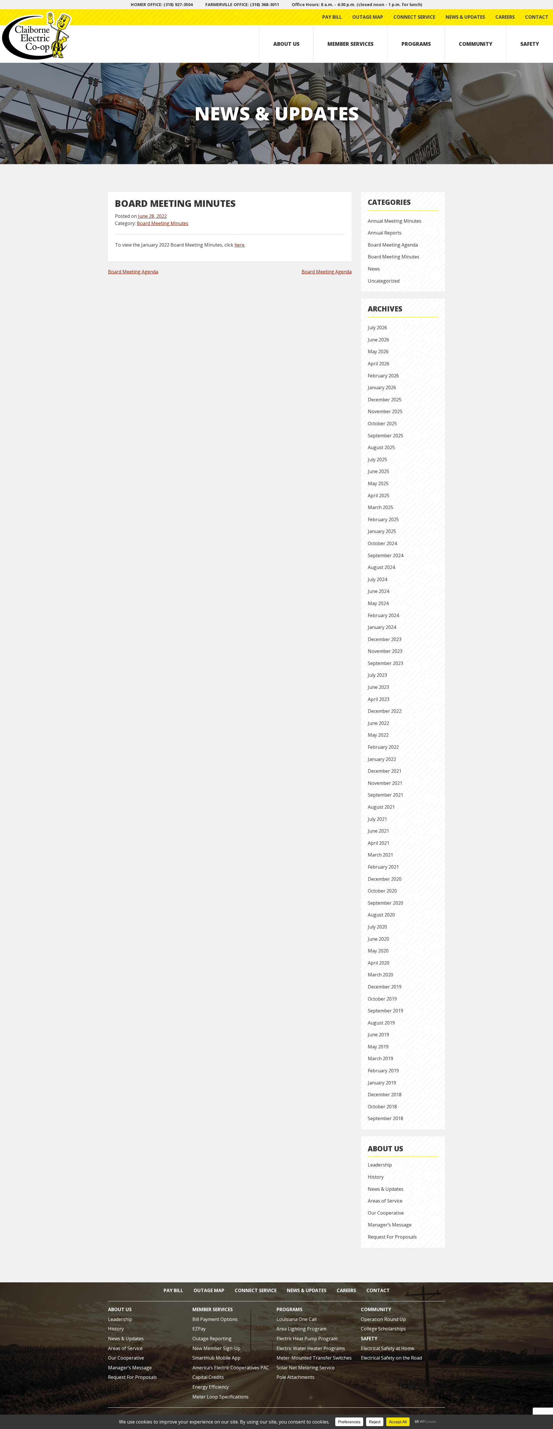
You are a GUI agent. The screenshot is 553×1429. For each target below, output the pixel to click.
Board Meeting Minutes (162, 223)
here (239, 245)
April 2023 (378, 699)
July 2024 (377, 579)
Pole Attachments (295, 1377)
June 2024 (378, 591)
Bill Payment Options (215, 1319)
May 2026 (378, 351)
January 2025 (382, 531)
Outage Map (367, 17)
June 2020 (378, 939)
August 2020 (381, 915)
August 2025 (381, 447)
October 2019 (382, 999)
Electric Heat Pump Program (307, 1338)
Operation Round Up (383, 1319)
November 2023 (385, 651)
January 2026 (382, 387)
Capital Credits (208, 1377)
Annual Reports (385, 233)
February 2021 (383, 867)
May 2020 (378, 951)
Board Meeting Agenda (133, 272)
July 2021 (377, 819)
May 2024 (378, 603)
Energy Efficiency (210, 1387)
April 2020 (378, 963)
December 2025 (385, 399)
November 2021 (385, 783)
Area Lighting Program (301, 1329)
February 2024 (383, 615)
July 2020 (377, 927)
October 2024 (382, 543)
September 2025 (385, 435)
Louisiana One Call (296, 1319)
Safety (529, 43)
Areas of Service (385, 1201)
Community (476, 43)
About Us (286, 43)
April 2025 (378, 495)
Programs (416, 43)
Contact (536, 17)
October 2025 (382, 423)
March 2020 (380, 974)
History (376, 1177)
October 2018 (382, 1106)
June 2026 (378, 340)
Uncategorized (383, 281)
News (374, 269)
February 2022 (383, 747)
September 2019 (385, 1011)
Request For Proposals (392, 1237)
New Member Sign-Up (216, 1348)
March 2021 (380, 855)
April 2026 (378, 363)
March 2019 (380, 1058)
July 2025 (377, 459)
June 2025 (378, 471)
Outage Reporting (212, 1338)
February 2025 (383, 519)
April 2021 (378, 843)
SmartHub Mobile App (216, 1358)
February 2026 (383, 376)
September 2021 (385, 795)
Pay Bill (332, 17)
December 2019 (385, 987)
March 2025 (380, 507)
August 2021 (381, 807)
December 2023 (385, 639)
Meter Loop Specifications (220, 1397)
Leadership (380, 1165)
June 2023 (378, 687)
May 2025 (378, 483)
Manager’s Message (390, 1225)
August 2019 (381, 1023)
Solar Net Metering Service (305, 1367)
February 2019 (383, 1070)
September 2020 (385, 903)
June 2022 (378, 723)
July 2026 (377, 327)
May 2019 (378, 1047)
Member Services (350, 43)
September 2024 (385, 555)
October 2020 (382, 891)
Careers (505, 17)
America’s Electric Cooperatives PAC (230, 1367)
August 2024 (381, 567)
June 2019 (378, 1034)
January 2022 (382, 759)
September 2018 (385, 1118)
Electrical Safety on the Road (391, 1358)
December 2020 (385, 879)
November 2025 (385, 411)
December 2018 (385, 1094)
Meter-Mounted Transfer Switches (314, 1358)
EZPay (199, 1329)
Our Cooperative (386, 1213)
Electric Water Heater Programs (310, 1348)
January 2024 (382, 627)
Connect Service (414, 17)
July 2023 (377, 675)
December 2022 (385, 711)
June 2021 (378, 831)
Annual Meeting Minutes (394, 221)
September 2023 (385, 663)
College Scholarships (383, 1329)
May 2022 (378, 735)
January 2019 (382, 1083)
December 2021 (385, 771)
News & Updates (465, 17)
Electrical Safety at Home (387, 1348)
